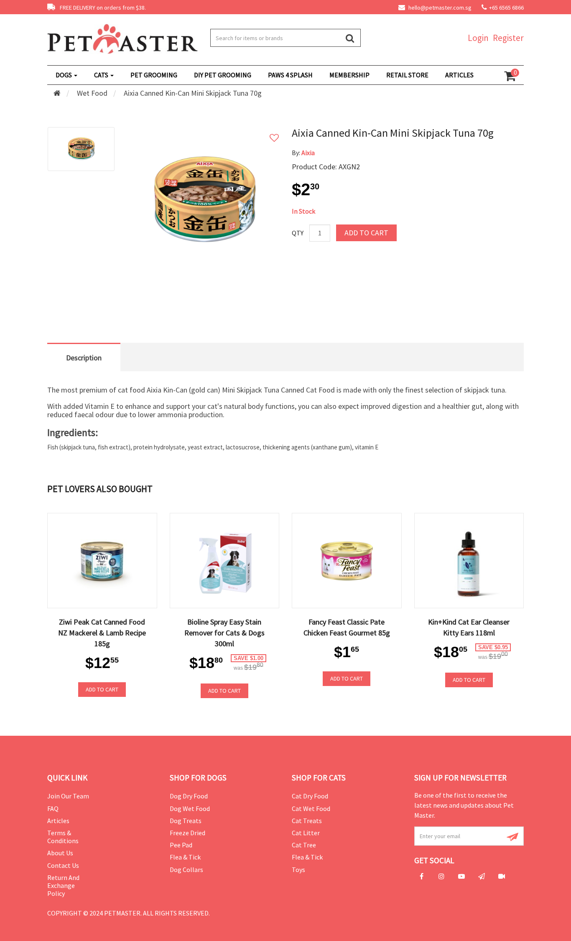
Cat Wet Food (311, 808)
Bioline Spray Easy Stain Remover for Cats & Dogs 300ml (224, 632)
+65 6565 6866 (506, 7)
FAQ (53, 808)
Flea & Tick (185, 857)
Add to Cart (366, 232)
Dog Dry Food (189, 796)
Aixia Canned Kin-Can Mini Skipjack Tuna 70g (193, 93)
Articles (58, 820)
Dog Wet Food (190, 808)
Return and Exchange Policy (63, 885)
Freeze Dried (187, 833)
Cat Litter (306, 833)
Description (84, 357)
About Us (60, 853)
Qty (297, 233)
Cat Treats (307, 820)
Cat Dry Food (310, 796)
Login (478, 37)
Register (508, 37)
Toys (298, 869)
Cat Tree (304, 845)
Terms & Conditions (63, 837)
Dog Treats (185, 820)
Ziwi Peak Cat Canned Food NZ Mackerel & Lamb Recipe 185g (102, 632)
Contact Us (63, 865)
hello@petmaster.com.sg (439, 7)
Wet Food (92, 93)
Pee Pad (181, 845)
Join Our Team (68, 796)
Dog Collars (186, 869)
